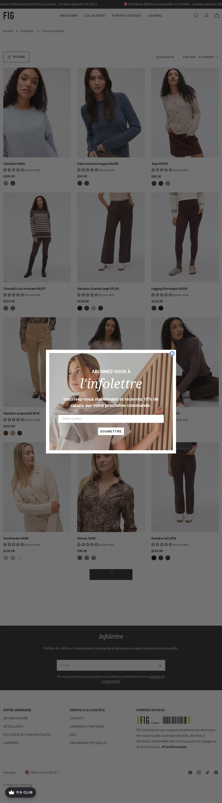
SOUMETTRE (111, 431)
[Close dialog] (172, 353)
